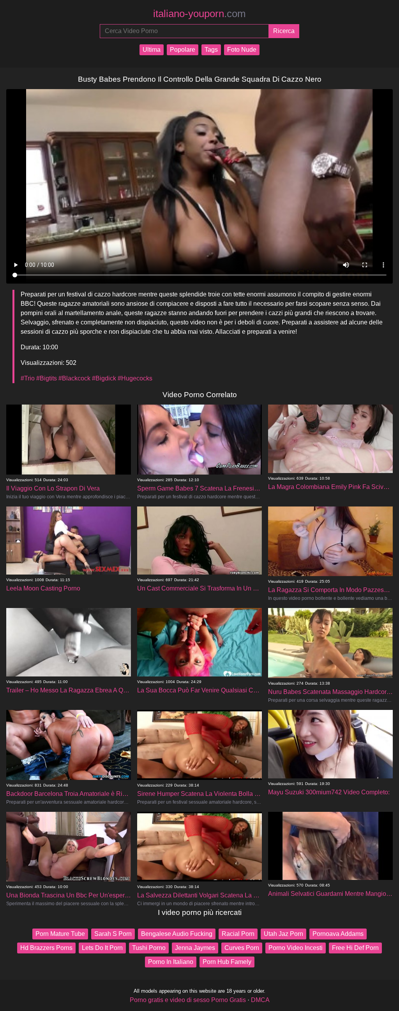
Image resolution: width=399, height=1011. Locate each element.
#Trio (28, 378)
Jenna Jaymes (195, 947)
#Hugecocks (135, 378)
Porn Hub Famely (227, 961)
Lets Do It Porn (102, 947)
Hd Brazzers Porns (46, 947)
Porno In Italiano (170, 961)
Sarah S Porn (113, 933)
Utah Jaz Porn (283, 933)
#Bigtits (46, 378)
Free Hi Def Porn (355, 947)
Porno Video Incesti (295, 947)
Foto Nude (241, 49)
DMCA (260, 1000)
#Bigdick (104, 378)
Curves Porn (241, 947)
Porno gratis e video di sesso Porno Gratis (188, 1000)
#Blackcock (74, 378)
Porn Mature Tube (60, 933)
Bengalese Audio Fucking (176, 933)
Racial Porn (238, 933)
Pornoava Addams (338, 933)
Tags (211, 49)
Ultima (152, 49)
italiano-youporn (199, 13)
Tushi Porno (149, 947)
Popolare (182, 49)
